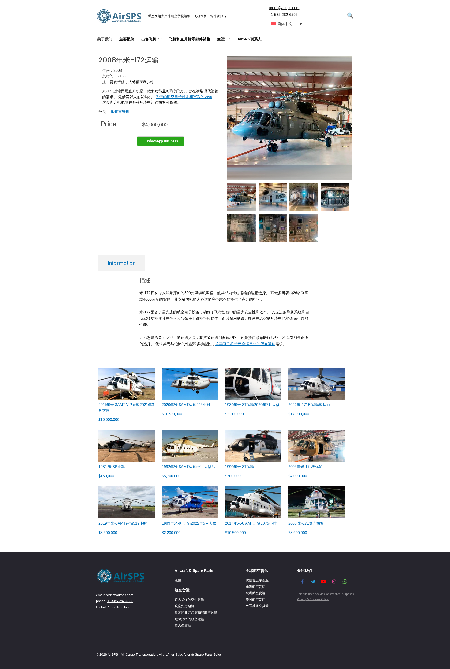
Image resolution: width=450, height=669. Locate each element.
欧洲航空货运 (255, 593)
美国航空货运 (255, 599)
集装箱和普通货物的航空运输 (196, 612)
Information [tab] (122, 263)
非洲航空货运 (255, 587)
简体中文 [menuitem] (284, 24)
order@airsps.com (284, 8)
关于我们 (104, 39)
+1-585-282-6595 (283, 15)
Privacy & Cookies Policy (313, 599)
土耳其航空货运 (257, 606)
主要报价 (126, 39)
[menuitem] (286, 24)
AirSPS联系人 (249, 39)
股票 (178, 580)
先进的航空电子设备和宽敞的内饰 (184, 97)
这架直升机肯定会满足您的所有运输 (245, 344)
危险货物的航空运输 (189, 619)
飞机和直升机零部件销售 (189, 39)
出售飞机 (148, 39)
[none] (286, 24)
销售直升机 (120, 112)
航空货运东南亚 (257, 580)
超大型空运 (183, 625)
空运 (221, 39)
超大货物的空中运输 (189, 599)
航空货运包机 (184, 606)
